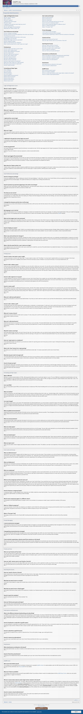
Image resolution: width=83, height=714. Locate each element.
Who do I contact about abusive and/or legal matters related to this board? (58, 73)
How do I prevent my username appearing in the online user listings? (18, 34)
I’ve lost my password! (8, 25)
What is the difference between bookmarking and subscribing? (55, 55)
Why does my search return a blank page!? (51, 48)
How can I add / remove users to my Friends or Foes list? (54, 40)
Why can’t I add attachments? (10, 58)
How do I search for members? (48, 49)
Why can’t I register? (8, 20)
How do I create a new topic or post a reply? (13, 48)
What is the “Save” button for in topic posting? (14, 62)
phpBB (59, 213)
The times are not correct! (9, 35)
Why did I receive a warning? (10, 59)
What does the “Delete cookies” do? (11, 28)
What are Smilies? (8, 72)
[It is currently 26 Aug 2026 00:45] (76, 10)
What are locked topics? (9, 79)
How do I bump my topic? (9, 65)
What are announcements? (9, 76)
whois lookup (18, 682)
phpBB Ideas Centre (62, 673)
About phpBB (22, 666)
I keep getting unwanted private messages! (51, 33)
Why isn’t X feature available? (48, 71)
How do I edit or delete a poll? (10, 55)
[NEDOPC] (8, 2)
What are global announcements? (11, 75)
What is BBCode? (7, 69)
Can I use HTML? (7, 71)
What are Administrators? (47, 17)
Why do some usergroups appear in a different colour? (54, 24)
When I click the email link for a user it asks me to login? (16, 44)
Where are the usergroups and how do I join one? (52, 21)
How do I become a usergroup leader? (50, 22)
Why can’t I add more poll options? (11, 54)
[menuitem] (79, 6)
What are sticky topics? (9, 78)
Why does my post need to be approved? (12, 63)
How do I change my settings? (10, 33)
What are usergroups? (47, 20)
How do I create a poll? (9, 52)
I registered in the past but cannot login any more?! (15, 24)
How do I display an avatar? (10, 41)
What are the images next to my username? (13, 39)
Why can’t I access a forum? (10, 57)
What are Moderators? (47, 18)
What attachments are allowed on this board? (52, 64)
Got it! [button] (76, 711)
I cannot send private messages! (49, 31)
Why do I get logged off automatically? (12, 27)
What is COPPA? (7, 18)
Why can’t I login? (7, 22)
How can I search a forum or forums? (50, 45)
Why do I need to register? (9, 17)
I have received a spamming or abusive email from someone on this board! (58, 34)
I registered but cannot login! (10, 21)
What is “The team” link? (47, 27)
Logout (5, 7)
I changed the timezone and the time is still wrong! (15, 37)
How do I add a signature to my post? (12, 51)
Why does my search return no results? (50, 46)
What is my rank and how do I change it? (12, 42)
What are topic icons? (8, 80)
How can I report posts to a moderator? (12, 61)
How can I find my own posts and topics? (51, 50)
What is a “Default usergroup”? (48, 25)
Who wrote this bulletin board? (48, 70)
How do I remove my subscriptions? (50, 59)
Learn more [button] (39, 711)
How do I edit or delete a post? (10, 50)
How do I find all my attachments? (49, 65)
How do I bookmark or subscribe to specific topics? (53, 56)
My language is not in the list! (10, 38)
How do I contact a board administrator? (50, 74)
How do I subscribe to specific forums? (50, 58)
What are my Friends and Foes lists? (50, 39)
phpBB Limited (40, 665)
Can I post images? (8, 74)
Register (8, 7)
